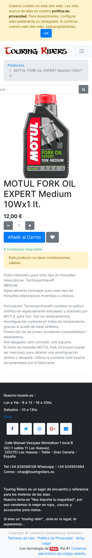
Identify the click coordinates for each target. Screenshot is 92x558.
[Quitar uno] (8, 225)
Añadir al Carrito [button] (24, 237)
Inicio (8, 416)
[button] (52, 237)
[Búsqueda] (83, 89)
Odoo (54, 548)
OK (46, 33)
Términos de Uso (21, 538)
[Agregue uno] (29, 225)
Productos (16, 65)
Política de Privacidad (55, 538)
